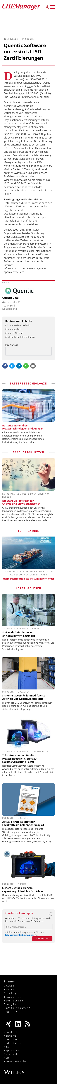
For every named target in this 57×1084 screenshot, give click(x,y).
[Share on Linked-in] (19, 366)
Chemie (22, 884)
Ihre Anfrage (11, 344)
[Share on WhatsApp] (26, 366)
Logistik (23, 691)
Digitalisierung (17, 1007)
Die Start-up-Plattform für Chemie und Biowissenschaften (21, 502)
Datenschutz (13, 1054)
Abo (6, 1046)
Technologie (40, 751)
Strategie (12, 993)
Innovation (12, 996)
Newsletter (12, 1032)
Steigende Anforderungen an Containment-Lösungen (18, 634)
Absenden (42, 938)
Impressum (12, 1050)
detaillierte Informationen (21, 337)
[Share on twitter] (12, 366)
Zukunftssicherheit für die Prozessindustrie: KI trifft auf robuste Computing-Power (19, 759)
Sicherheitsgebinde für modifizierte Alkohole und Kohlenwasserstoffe (23, 697)
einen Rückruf (15, 333)
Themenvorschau (16, 1061)
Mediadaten (12, 1042)
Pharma (36, 628)
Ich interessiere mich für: (18, 325)
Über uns (11, 1039)
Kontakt (10, 1035)
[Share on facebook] (5, 366)
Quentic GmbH (11, 298)
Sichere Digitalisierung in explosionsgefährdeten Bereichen (22, 889)
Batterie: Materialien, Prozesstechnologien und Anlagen (22, 427)
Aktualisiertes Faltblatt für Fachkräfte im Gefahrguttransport (23, 823)
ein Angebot (14, 329)
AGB (6, 1057)
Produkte (28, 39)
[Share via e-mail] (33, 366)
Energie (10, 1004)
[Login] (47, 6)
